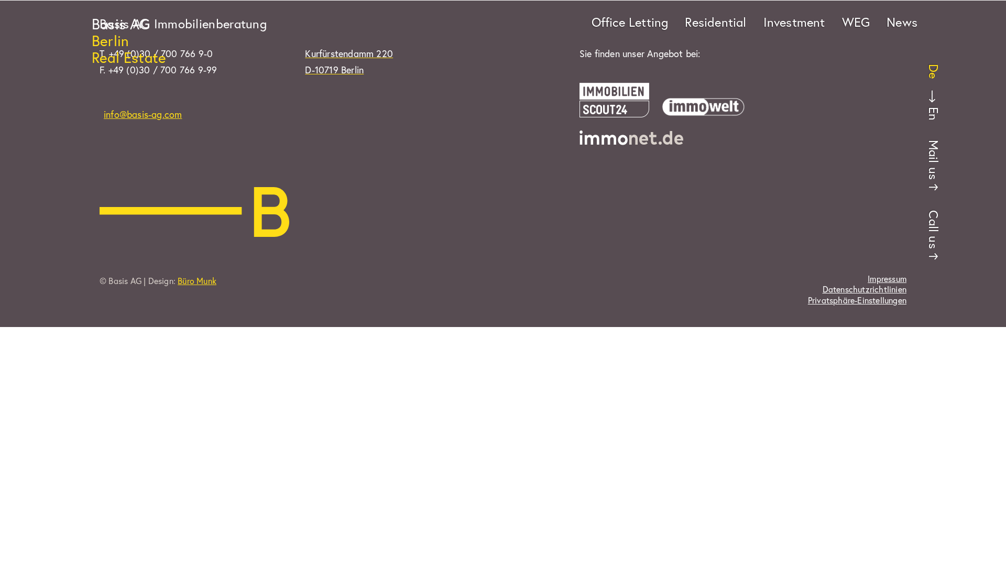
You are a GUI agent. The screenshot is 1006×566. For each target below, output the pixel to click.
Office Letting (630, 22)
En (933, 114)
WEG (856, 22)
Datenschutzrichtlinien (864, 289)
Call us (933, 229)
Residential (715, 22)
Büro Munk (197, 280)
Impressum (887, 279)
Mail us (933, 160)
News (902, 22)
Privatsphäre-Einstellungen (857, 300)
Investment (794, 22)
